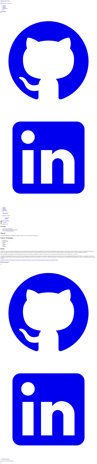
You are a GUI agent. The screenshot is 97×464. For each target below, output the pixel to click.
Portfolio (4, 7)
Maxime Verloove (6, 459)
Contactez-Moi (3, 11)
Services (4, 6)
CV (3, 9)
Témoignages (5, 8)
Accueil (4, 5)
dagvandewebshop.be (10, 230)
